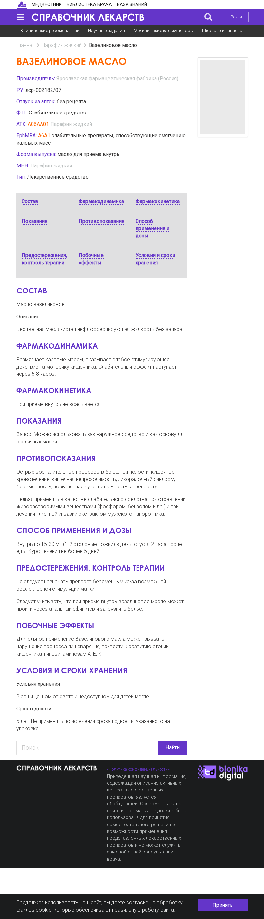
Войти (236, 16)
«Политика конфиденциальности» (138, 769)
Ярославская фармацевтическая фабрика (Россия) (117, 79)
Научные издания (106, 30)
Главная (25, 45)
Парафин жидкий (61, 45)
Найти (172, 748)
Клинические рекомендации (50, 30)
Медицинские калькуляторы (163, 30)
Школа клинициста (222, 30)
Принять (222, 905)
